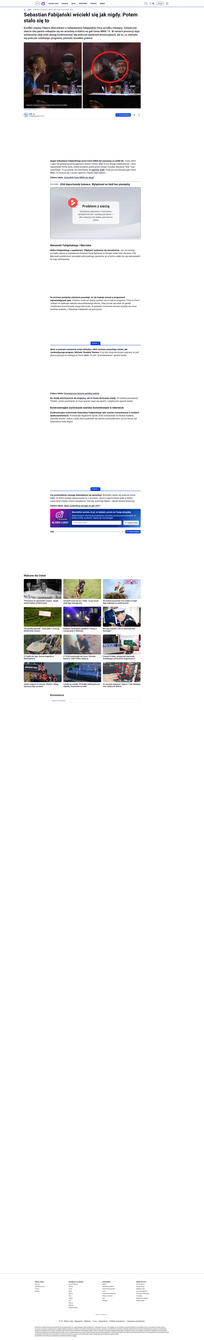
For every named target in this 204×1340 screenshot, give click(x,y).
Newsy (104, 1284)
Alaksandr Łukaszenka (142, 1293)
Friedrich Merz (140, 1300)
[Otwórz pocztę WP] (145, 3)
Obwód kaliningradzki (108, 1289)
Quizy (73, 3)
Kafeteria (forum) (40, 1286)
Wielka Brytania (73, 1307)
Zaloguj (160, 3)
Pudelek (37, 1291)
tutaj (75, 1335)
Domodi (37, 1284)
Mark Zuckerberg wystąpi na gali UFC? (82, 505)
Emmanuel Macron (141, 1291)
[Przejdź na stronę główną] (37, 5)
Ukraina (71, 1286)
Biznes (102, 3)
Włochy (71, 1293)
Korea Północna (73, 1284)
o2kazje (65, 3)
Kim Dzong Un (140, 1284)
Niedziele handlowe (108, 1286)
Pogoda (93, 3)
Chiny (104, 1291)
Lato (103, 1298)
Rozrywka (83, 3)
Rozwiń (94, 343)
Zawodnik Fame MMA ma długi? (79, 177)
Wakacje (104, 1300)
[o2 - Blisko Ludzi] (45, 3)
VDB (30, 114)
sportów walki (98, 170)
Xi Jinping (139, 1296)
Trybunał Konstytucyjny (109, 1293)
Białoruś (71, 1305)
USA (70, 1300)
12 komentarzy (124, 115)
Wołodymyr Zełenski (142, 1298)
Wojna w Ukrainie (107, 1296)
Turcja (70, 1289)
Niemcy (71, 1303)
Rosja (70, 1291)
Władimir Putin (140, 1289)
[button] (151, 3)
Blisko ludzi (53, 3)
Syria (70, 1296)
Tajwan (71, 1298)
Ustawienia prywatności (135, 1321)
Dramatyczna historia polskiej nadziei (81, 393)
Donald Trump (140, 1286)
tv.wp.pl (37, 1289)
